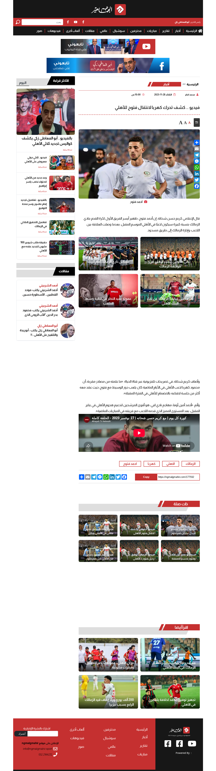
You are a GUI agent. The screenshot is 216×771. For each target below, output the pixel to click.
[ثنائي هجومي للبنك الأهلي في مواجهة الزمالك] (170, 253)
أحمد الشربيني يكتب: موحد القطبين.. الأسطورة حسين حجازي (40, 292)
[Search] (19, 22)
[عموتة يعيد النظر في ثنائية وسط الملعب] (108, 291)
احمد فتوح (130, 463)
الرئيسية (191, 31)
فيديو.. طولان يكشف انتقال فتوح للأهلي (142, 531)
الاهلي (170, 463)
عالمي (103, 31)
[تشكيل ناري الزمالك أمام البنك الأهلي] (108, 253)
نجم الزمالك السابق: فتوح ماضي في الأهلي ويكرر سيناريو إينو (99, 531)
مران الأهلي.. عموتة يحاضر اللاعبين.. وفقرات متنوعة (109, 665)
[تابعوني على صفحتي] (108, 65)
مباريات (152, 31)
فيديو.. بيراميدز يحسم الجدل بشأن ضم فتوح (183, 531)
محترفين (136, 31)
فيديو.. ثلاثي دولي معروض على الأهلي (35, 159)
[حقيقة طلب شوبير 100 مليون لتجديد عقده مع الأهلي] (62, 247)
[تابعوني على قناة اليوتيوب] (108, 46)
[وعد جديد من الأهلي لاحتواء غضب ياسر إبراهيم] (62, 183)
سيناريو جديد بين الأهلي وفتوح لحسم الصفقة (182, 556)
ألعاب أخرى (73, 31)
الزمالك (191, 463)
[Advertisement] (139, 338)
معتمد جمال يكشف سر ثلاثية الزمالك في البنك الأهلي (174, 665)
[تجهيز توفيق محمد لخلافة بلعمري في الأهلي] (170, 692)
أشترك (21, 733)
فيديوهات (54, 31)
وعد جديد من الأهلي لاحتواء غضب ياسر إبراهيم (36, 181)
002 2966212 (45, 754)
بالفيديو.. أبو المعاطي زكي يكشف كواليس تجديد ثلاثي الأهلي (47, 141)
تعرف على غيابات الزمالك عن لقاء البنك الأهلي (170, 301)
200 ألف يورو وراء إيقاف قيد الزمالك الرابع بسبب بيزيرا (109, 702)
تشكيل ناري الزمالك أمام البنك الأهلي (108, 264)
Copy (146, 476)
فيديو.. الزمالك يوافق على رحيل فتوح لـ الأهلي (140, 556)
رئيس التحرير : (187, 22)
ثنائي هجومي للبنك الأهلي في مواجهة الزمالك (170, 264)
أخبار (178, 31)
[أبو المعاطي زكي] (67, 331)
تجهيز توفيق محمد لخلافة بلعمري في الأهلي (172, 702)
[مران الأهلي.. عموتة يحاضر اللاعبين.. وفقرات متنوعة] (108, 655)
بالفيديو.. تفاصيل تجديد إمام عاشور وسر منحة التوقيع (34, 203)
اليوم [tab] (22, 82)
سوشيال (119, 31)
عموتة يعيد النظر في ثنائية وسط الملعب (108, 301)
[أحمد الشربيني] (67, 290)
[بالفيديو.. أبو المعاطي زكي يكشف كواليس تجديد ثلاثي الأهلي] (46, 112)
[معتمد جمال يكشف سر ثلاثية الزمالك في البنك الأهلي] (170, 655)
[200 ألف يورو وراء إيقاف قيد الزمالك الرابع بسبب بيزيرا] (108, 692)
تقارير (166, 31)
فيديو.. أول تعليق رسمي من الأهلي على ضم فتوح (99, 556)
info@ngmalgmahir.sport (37, 748)
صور (39, 31)
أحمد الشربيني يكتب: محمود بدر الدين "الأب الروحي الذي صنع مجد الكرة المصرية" (40, 313)
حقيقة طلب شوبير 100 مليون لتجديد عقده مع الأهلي (33, 246)
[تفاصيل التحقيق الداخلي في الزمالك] (62, 227)
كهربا (151, 463)
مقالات (89, 31)
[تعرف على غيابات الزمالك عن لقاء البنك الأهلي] (170, 291)
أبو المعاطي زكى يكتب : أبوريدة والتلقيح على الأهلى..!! (39, 333)
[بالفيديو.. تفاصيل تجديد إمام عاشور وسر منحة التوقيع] (62, 205)
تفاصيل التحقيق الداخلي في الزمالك (34, 224)
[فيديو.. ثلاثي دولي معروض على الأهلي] (62, 162)
